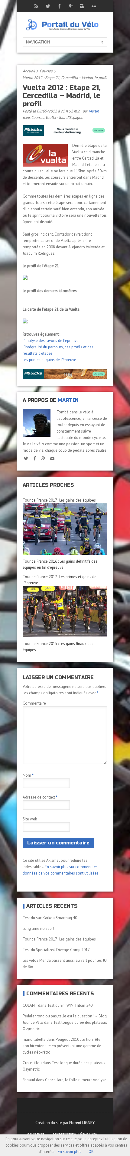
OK (91, 1151)
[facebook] (34, 458)
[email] (52, 458)
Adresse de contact (40, 797)
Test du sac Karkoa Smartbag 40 (50, 917)
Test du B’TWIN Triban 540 (70, 1005)
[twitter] (26, 458)
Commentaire (34, 703)
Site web (30, 819)
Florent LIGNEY (82, 1122)
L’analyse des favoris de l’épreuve (51, 340)
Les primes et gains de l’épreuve (49, 359)
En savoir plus (69, 1151)
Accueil (29, 71)
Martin (94, 111)
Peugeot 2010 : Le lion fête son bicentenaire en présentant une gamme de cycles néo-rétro (62, 1046)
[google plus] (43, 458)
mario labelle (34, 1039)
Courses (46, 71)
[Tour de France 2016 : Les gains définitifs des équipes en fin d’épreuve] (65, 529)
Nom (28, 775)
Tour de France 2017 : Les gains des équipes (59, 500)
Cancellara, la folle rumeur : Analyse (75, 1079)
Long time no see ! (38, 928)
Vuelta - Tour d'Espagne (64, 117)
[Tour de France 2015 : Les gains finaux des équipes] (65, 611)
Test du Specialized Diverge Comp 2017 (56, 949)
